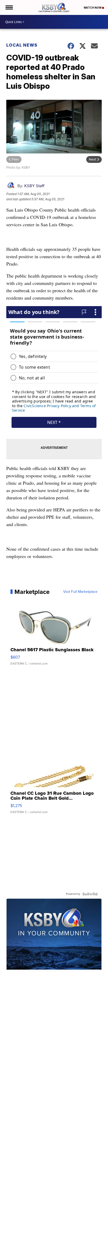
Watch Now (93, 7)
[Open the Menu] (9, 7)
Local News (21, 45)
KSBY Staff (34, 185)
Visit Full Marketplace (80, 592)
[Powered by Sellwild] (90, 894)
